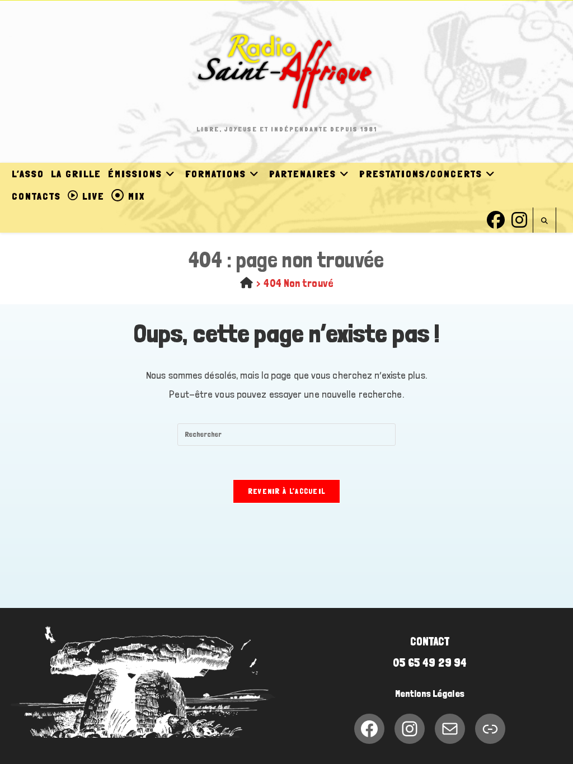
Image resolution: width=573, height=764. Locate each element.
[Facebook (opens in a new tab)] (496, 218)
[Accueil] (246, 283)
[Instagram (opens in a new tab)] (519, 218)
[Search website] (544, 221)
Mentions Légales (429, 693)
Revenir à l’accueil (287, 491)
